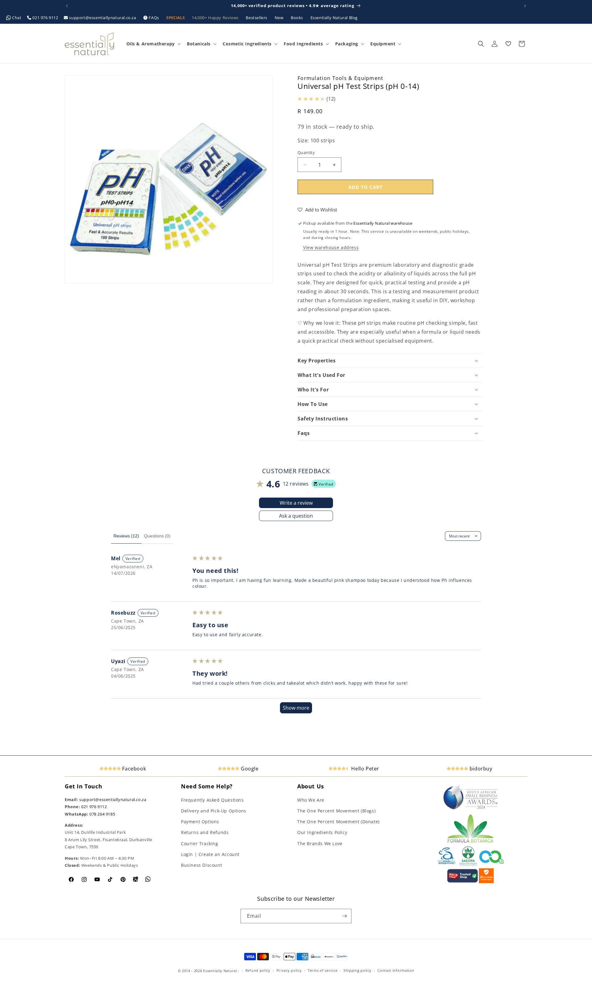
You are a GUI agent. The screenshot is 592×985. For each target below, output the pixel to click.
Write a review (296, 502)
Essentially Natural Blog (334, 17)
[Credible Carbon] (491, 864)
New (280, 17)
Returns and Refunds (204, 832)
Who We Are (310, 800)
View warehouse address (331, 247)
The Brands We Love (320, 843)
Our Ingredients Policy (322, 832)
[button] (153, 43)
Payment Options (200, 821)
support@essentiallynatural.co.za (102, 17)
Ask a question (296, 515)
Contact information (395, 970)
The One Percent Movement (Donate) (338, 821)
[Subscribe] (344, 916)
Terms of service (322, 970)
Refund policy (257, 970)
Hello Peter (364, 768)
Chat (17, 17)
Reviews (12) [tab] (126, 535)
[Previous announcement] (67, 6)
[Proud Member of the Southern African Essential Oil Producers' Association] (468, 864)
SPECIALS (176, 17)
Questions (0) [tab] (157, 535)
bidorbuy (480, 768)
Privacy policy (289, 970)
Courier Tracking (199, 843)
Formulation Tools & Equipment (341, 78)
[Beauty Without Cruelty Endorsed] (447, 864)
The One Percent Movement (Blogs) (336, 811)
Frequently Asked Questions (212, 800)
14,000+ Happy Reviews (216, 17)
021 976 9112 (45, 17)
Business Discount (201, 865)
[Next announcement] (525, 6)
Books (297, 17)
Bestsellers (257, 17)
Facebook (133, 768)
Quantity (306, 152)
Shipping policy (357, 970)
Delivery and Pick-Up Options (213, 811)
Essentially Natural (220, 970)
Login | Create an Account (210, 854)
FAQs (154, 17)
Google (248, 768)
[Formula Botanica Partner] (470, 842)
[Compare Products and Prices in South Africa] (462, 881)
